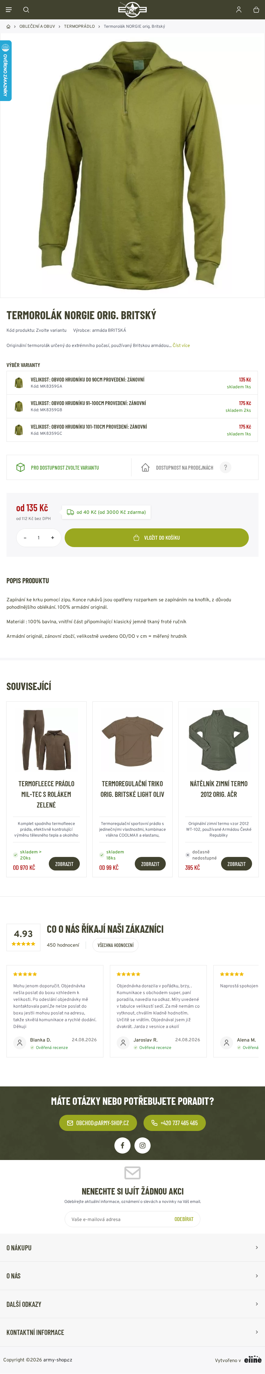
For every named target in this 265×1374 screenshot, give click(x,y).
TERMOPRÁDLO (79, 26)
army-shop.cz (57, 1359)
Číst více (181, 345)
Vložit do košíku (162, 537)
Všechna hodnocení (115, 945)
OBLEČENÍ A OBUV (37, 26)
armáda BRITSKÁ (109, 330)
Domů (8, 26)
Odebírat (184, 1219)
